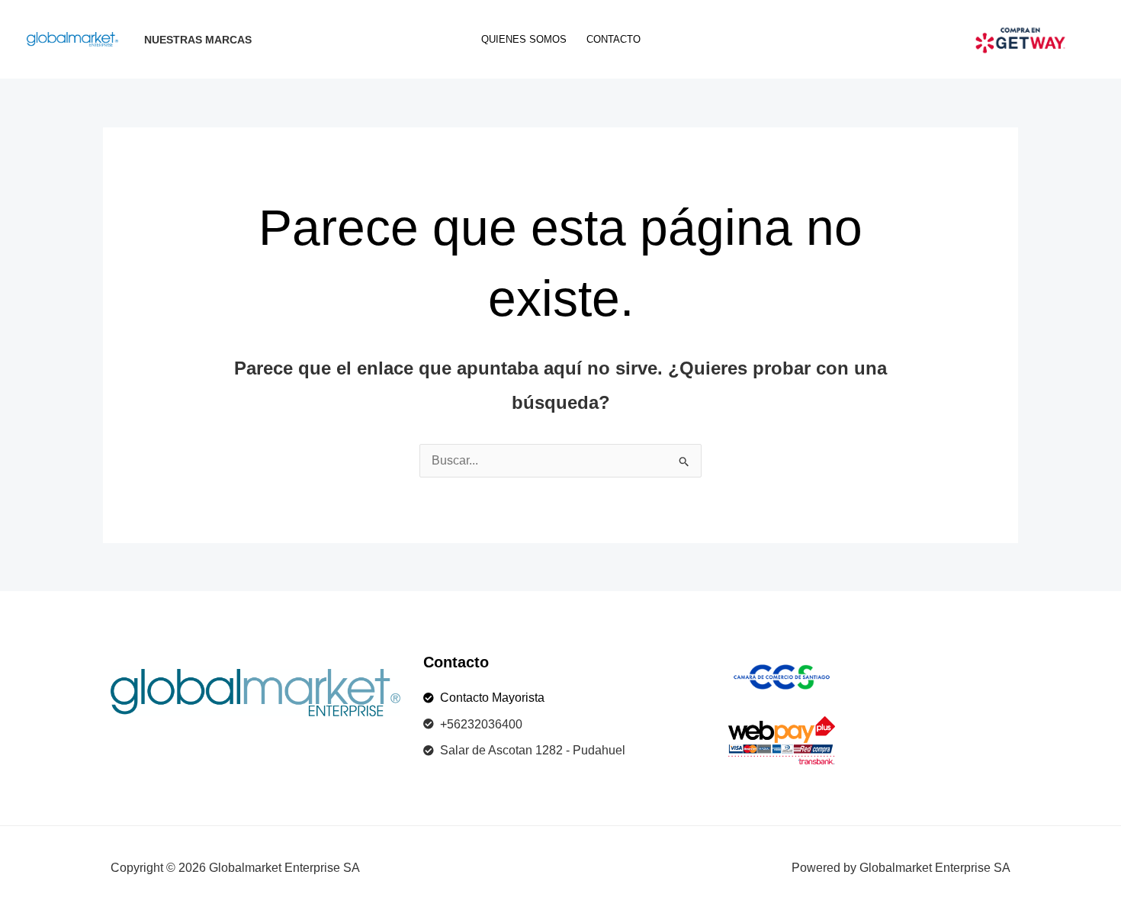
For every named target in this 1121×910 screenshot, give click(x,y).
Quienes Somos (524, 39)
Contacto (613, 39)
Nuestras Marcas (198, 40)
